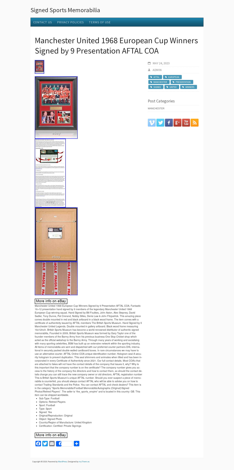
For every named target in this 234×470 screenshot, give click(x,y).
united (173, 87)
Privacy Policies (70, 22)
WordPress (62, 461)
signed (157, 87)
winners (189, 87)
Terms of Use (100, 22)
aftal (156, 77)
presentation (183, 82)
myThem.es (84, 461)
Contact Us (42, 22)
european (173, 77)
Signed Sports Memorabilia (65, 10)
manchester (160, 82)
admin (157, 70)
